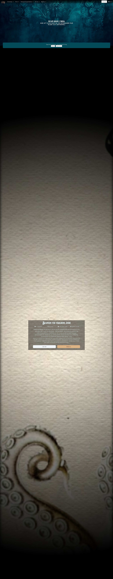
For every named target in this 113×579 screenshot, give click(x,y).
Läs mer (44, 346)
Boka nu (69, 346)
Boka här (104, 1)
